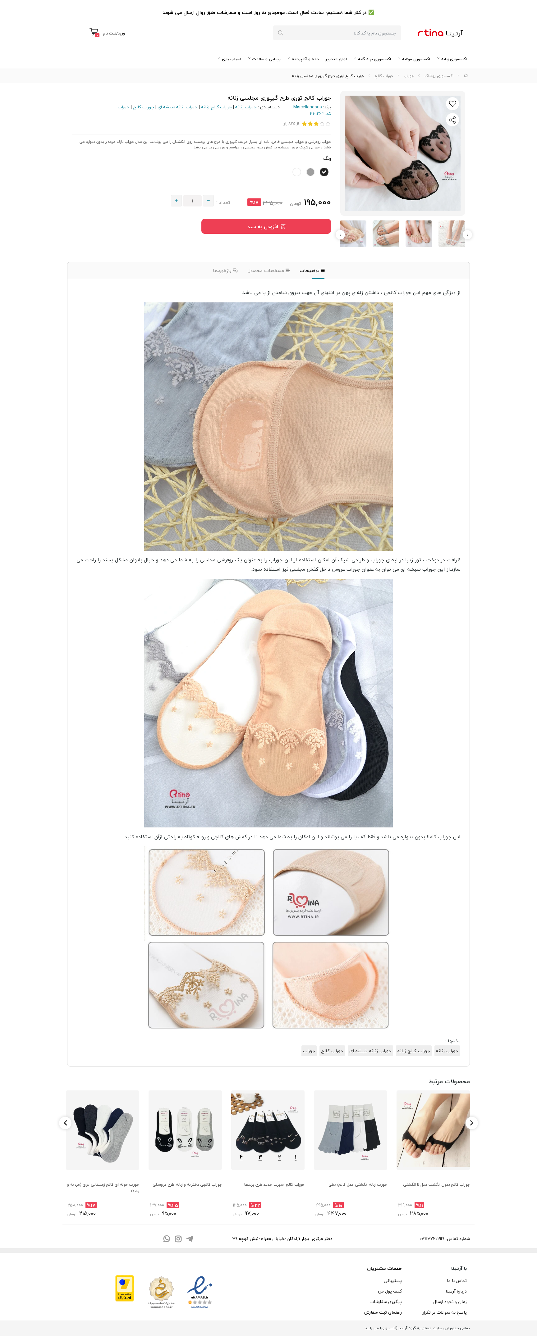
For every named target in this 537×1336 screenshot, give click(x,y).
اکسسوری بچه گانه (374, 59)
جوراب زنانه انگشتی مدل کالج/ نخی (357, 1184)
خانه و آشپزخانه (305, 59)
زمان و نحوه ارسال (450, 1302)
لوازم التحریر (336, 59)
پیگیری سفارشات (385, 1302)
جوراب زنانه (246, 107)
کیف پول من (390, 1291)
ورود (121, 33)
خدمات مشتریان (384, 1268)
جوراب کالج (384, 75)
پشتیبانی (393, 1280)
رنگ (327, 158)
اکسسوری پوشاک (439, 75)
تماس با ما (457, 1280)
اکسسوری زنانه (454, 59)
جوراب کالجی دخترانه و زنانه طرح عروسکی (187, 1184)
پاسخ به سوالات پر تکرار (445, 1312)
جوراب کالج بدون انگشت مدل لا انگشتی (436, 1184)
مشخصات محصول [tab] (267, 270)
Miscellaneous (307, 107)
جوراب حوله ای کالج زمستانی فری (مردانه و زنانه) (103, 1187)
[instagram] (178, 1239)
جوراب (409, 75)
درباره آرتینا (456, 1291)
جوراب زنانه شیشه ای (178, 107)
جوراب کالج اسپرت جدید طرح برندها (274, 1184)
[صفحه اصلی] (466, 75)
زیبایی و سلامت (266, 59)
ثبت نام (109, 33)
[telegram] (189, 1239)
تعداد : (223, 202)
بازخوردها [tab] (223, 270)
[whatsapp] (166, 1239)
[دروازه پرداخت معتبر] (124, 1287)
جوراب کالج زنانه (216, 107)
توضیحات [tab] (310, 270)
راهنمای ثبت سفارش (383, 1312)
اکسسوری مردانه (416, 59)
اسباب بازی (231, 59)
